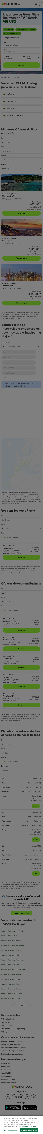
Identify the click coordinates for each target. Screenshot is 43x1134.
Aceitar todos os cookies (29, 1130)
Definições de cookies (11, 1130)
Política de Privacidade (28, 1126)
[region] (21, 1124)
